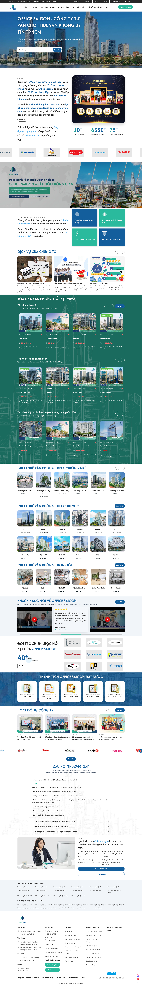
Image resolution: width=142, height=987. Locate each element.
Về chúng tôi (76, 1)
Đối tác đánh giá (70, 943)
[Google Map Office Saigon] (123, 977)
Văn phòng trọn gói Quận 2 (43, 905)
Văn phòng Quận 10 (59, 890)
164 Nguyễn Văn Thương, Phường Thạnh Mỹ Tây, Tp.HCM (46, 1)
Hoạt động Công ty (71, 957)
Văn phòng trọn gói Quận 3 (61, 905)
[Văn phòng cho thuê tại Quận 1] (25, 522)
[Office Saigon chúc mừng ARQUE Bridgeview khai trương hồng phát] (57, 723)
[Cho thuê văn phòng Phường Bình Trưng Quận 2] (43, 483)
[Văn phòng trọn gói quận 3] (62, 580)
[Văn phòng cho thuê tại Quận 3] (62, 522)
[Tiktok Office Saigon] (120, 977)
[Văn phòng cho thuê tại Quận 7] (116, 522)
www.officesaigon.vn (78, 983)
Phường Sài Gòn (32, 348)
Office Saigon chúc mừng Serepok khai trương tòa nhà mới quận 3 (29, 738)
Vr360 (82, 977)
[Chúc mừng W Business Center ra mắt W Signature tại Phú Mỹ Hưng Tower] (112, 723)
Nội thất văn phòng (95, 7)
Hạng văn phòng (64, 7)
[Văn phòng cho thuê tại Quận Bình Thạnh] (80, 547)
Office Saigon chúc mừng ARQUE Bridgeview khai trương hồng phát (56, 738)
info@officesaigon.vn (25, 1)
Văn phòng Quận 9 (41, 890)
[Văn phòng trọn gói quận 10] (98, 580)
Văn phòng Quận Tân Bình (43, 896)
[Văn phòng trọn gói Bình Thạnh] (117, 580)
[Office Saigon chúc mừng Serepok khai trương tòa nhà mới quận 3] (30, 723)
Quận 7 (50, 456)
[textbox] (23, 50)
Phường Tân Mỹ (65, 454)
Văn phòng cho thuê (31, 7)
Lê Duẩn (25, 348)
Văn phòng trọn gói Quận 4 (79, 905)
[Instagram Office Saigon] (116, 977)
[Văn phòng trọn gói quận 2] (43, 580)
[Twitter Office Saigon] (103, 977)
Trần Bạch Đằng (81, 347)
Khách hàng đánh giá (72, 939)
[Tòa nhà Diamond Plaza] (30, 322)
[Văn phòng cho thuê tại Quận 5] (98, 522)
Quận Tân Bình (106, 456)
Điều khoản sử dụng (51, 956)
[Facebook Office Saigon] (100, 977)
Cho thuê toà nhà (79, 7)
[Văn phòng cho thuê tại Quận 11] (44, 547)
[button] (117, 252)
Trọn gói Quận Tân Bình (97, 908)
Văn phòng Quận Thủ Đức (79, 896)
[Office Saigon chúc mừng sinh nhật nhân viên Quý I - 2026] (84, 723)
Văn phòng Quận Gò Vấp (60, 896)
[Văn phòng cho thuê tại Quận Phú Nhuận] (98, 547)
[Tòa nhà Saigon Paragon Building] (57, 430)
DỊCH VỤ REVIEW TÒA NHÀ (62, 283)
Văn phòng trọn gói (48, 7)
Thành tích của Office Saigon (72, 952)
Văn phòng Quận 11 (77, 890)
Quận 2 (77, 349)
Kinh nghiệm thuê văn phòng (93, 940)
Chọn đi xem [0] (116, 1)
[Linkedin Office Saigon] (110, 977)
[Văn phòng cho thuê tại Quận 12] (62, 547)
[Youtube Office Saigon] (107, 977)
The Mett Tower (105, 338)
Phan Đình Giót (108, 454)
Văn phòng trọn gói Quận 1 (25, 905)
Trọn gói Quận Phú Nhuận (79, 908)
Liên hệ (105, 1)
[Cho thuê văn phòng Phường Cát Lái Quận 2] (62, 483)
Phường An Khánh (90, 347)
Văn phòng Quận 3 (59, 887)
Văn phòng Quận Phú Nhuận (25, 896)
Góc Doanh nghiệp (92, 961)
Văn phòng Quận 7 (113, 887)
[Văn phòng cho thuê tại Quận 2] (44, 522)
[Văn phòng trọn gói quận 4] (80, 580)
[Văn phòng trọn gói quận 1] (25, 580)
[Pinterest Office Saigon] (113, 977)
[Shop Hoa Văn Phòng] (107, 269)
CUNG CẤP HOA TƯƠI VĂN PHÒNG (101, 283)
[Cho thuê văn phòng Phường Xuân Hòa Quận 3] (98, 483)
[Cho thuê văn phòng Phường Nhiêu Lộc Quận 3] (117, 483)
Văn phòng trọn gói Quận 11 (43, 908)
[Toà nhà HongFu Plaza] (84, 430)
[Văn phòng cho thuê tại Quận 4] (80, 522)
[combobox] (35, 50)
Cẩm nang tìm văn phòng (94, 931)
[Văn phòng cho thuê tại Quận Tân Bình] (116, 547)
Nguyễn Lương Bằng (55, 454)
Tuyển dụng (87, 1)
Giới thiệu (68, 931)
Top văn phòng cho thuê (94, 949)
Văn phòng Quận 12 (95, 890)
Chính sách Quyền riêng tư (53, 952)
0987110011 (14, 1)
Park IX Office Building (108, 446)
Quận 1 (38, 348)
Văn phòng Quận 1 (23, 887)
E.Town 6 (49, 338)
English (128, 1)
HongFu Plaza (78, 446)
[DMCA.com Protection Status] (111, 973)
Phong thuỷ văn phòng (93, 957)
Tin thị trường (90, 965)
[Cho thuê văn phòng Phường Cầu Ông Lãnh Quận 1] (25, 485)
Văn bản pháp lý (91, 945)
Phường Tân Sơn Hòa (117, 454)
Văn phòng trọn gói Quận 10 (25, 908)
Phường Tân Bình (60, 347)
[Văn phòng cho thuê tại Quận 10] (25, 547)
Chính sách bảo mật (51, 948)
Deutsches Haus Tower (108, 392)
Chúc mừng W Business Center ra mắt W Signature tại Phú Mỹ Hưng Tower (111, 738)
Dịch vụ (107, 7)
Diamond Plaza (24, 338)
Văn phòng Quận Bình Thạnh (114, 891)
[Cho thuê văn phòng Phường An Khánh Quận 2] (80, 483)
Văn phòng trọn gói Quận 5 (98, 905)
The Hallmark (78, 338)
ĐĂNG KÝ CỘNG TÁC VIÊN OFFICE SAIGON (31, 283)
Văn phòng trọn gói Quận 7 (116, 905)
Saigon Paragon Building (54, 446)
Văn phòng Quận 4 (77, 887)
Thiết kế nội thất (73, 977)
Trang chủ (20, 977)
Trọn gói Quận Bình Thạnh (61, 908)
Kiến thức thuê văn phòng (94, 935)
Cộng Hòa (53, 347)
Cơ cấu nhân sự (70, 935)
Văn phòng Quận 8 (23, 890)
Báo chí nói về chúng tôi (73, 947)
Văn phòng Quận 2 (41, 887)
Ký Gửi (96, 1)
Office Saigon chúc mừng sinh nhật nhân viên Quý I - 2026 (83, 738)
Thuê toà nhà (61, 977)
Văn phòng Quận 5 (95, 887)
